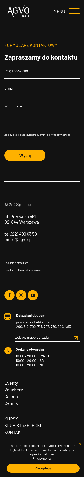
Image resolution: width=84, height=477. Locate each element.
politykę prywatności (59, 134)
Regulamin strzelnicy (16, 262)
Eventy (11, 383)
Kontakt (13, 432)
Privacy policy (42, 458)
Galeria (11, 396)
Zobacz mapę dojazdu (32, 337)
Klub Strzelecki (22, 425)
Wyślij (25, 155)
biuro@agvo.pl (18, 239)
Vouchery (13, 389)
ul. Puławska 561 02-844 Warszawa (21, 219)
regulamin (39, 134)
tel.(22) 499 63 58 (20, 233)
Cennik (11, 403)
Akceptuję (43, 468)
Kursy (11, 418)
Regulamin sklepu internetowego (22, 269)
